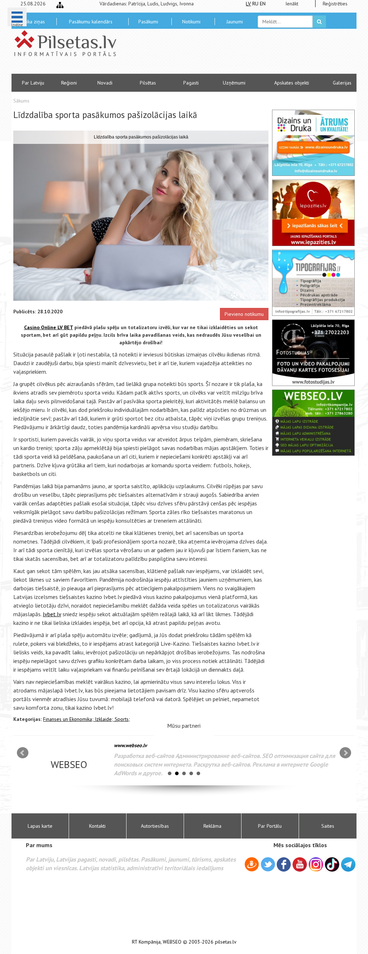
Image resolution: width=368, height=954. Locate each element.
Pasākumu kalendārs (90, 21)
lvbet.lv (52, 614)
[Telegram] (348, 864)
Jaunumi (234, 21)
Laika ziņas (33, 21)
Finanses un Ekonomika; (69, 719)
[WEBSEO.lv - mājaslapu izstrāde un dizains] (313, 423)
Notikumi (191, 21)
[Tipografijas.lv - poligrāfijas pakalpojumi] (313, 283)
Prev (22, 753)
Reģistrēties (335, 3)
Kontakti (97, 826)
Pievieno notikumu (244, 314)
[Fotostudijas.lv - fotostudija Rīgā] (313, 352)
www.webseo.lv (130, 745)
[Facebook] (284, 865)
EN (263, 3)
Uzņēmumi (234, 83)
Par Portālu (270, 826)
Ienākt (291, 3)
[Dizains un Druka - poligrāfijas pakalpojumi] (313, 143)
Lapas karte (40, 826)
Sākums (21, 100)
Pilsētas (148, 83)
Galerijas (342, 83)
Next (345, 753)
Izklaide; (105, 719)
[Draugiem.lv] (252, 865)
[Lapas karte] (60, 5)
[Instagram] (316, 864)
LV (248, 3)
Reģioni (69, 83)
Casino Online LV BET (48, 327)
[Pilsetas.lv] (69, 43)
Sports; (122, 719)
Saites (327, 826)
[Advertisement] (236, 54)
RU (255, 3)
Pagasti (191, 83)
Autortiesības (155, 826)
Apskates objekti (291, 83)
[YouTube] (300, 864)
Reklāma (212, 826)
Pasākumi (148, 21)
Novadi (104, 83)
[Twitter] (268, 865)
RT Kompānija (146, 942)
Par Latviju (33, 83)
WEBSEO (172, 942)
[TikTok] (332, 864)
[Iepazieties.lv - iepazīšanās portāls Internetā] (313, 213)
